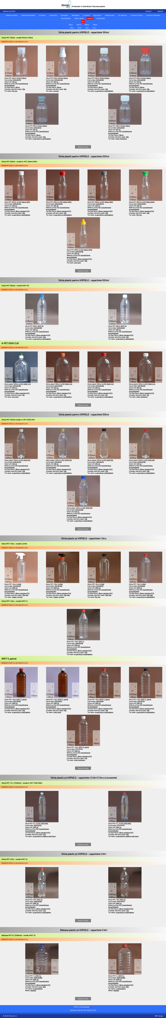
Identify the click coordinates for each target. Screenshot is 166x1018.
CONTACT (148, 11)
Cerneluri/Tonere (137, 15)
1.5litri (79, 28)
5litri (94, 28)
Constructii (53, 15)
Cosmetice (64, 15)
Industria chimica (11, 15)
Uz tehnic (42, 15)
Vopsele (90, 18)
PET (83, 21)
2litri (87, 28)
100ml (71, 25)
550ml (95, 25)
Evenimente (101, 18)
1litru (72, 28)
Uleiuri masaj (78, 18)
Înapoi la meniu (83, 147)
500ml (87, 25)
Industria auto (109, 15)
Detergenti (75, 15)
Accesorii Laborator (153, 15)
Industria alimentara (28, 15)
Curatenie (86, 15)
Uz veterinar (122, 15)
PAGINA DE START (9, 11)
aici (91, 1007)
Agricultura (97, 15)
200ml (79, 25)
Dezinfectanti (66, 18)
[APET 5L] (42, 974)
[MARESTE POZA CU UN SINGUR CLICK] (21, 76)
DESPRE (160, 11)
